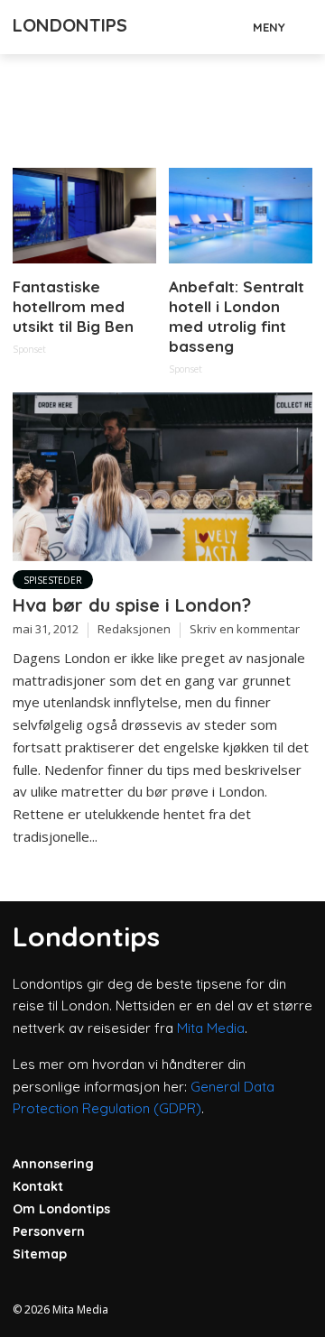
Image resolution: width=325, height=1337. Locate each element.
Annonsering (53, 1164)
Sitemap (40, 1254)
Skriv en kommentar (245, 629)
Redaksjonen (134, 629)
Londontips (70, 25)
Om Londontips (61, 1209)
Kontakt (38, 1186)
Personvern (49, 1231)
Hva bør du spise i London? (132, 605)
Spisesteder (52, 580)
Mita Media (211, 1028)
